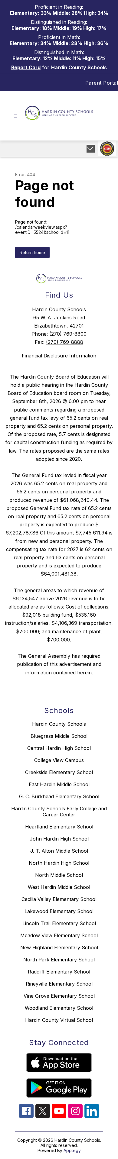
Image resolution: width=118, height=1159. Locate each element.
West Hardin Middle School (59, 887)
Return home (32, 252)
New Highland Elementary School (59, 947)
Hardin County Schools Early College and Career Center (59, 811)
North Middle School (59, 875)
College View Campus (59, 760)
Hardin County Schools (59, 724)
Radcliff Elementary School (59, 972)
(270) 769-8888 (64, 342)
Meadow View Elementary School (59, 935)
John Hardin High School (59, 839)
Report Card (26, 67)
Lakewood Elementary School (59, 911)
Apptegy (72, 1150)
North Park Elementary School (59, 960)
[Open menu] (15, 116)
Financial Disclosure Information (59, 356)
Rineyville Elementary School (59, 984)
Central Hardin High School (59, 748)
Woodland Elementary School (59, 1008)
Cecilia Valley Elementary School (59, 899)
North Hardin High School (59, 863)
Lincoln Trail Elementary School (59, 923)
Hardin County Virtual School (59, 1020)
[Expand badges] (91, 149)
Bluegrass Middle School (59, 736)
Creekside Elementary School (59, 772)
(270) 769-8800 (68, 334)
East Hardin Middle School (59, 784)
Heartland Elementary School (59, 827)
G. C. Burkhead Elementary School (59, 796)
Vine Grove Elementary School (59, 996)
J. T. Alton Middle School (59, 851)
